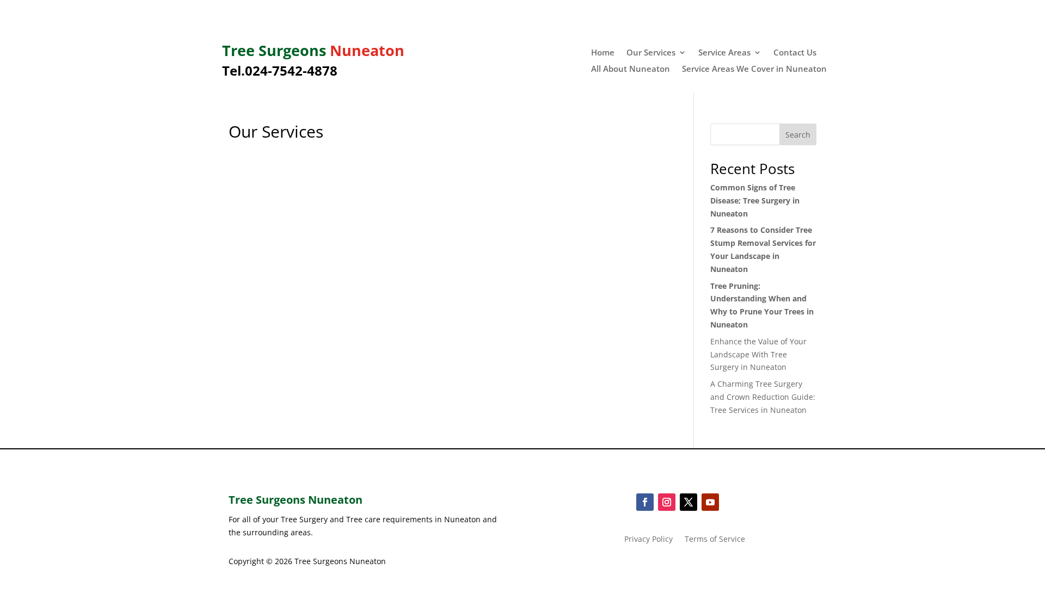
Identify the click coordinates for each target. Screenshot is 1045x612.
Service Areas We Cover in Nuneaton (754, 69)
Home (602, 53)
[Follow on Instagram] (666, 502)
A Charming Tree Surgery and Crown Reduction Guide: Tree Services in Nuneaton (762, 397)
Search (797, 134)
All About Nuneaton (630, 69)
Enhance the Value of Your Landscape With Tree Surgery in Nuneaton (758, 354)
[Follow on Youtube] (710, 502)
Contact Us (794, 53)
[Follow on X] (688, 502)
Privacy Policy (648, 539)
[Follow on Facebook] (645, 502)
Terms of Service (715, 539)
